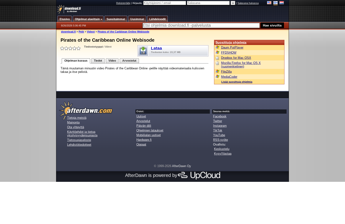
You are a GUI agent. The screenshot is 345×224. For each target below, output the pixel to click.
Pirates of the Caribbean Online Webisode (123, 31)
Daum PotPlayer (232, 47)
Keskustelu (221, 149)
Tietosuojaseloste (79, 140)
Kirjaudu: (138, 3)
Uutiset (141, 116)
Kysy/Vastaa (222, 153)
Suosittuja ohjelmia (230, 42)
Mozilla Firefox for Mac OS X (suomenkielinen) (241, 64)
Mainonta (73, 122)
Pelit (81, 31)
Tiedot (98, 60)
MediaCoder (229, 76)
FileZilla (226, 71)
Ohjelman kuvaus (76, 60)
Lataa (165, 49)
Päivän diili (143, 125)
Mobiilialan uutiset (148, 135)
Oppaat (141, 144)
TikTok (217, 130)
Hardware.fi (144, 140)
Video (112, 60)
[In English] (269, 3)
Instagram (220, 125)
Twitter (217, 121)
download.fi (68, 31)
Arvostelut (129, 60)
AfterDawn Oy (181, 166)
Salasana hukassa (248, 3)
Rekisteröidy (123, 3)
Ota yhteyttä (75, 127)
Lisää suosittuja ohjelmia (236, 81)
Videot (91, 31)
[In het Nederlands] (282, 3)
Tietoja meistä (76, 117)
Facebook (219, 116)
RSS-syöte (220, 140)
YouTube (219, 135)
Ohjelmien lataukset (149, 130)
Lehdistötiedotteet (79, 144)
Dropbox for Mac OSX (236, 58)
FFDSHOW (228, 52)
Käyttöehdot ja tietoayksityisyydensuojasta (82, 133)
